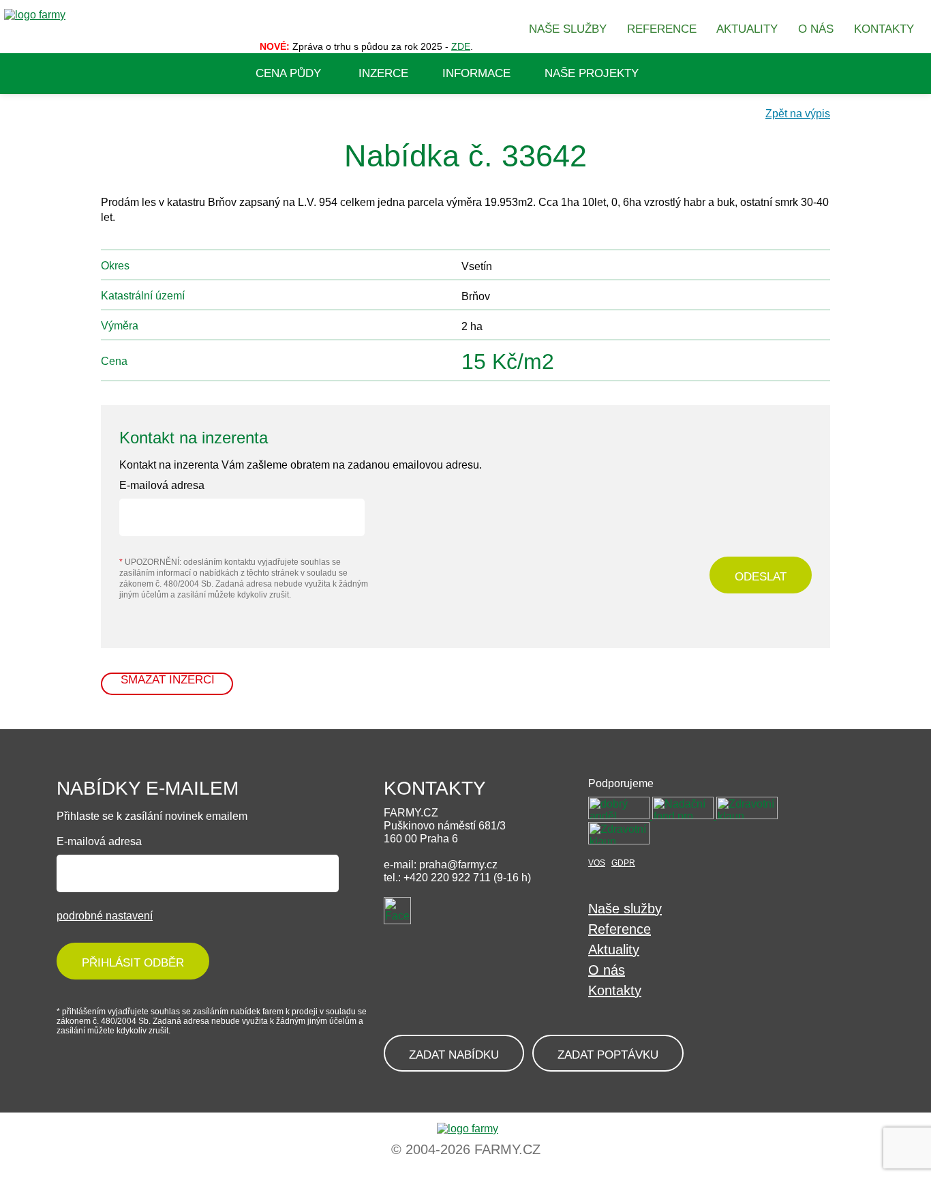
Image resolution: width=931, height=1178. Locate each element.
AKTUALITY (747, 29)
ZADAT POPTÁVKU (608, 1054)
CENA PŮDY (288, 73)
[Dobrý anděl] (620, 815)
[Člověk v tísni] (619, 840)
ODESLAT (761, 576)
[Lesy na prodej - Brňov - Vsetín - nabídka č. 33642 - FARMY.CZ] (465, 1128)
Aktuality (613, 949)
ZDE (460, 46)
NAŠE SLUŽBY (568, 29)
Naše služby (625, 908)
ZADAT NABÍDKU (454, 1054)
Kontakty (614, 990)
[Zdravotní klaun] (747, 815)
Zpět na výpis (797, 113)
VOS (596, 863)
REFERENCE (662, 29)
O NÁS (816, 29)
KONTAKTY (884, 29)
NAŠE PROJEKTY (592, 73)
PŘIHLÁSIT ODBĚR (133, 962)
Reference (619, 929)
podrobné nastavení (105, 916)
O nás (606, 969)
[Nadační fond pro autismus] (684, 815)
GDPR (623, 863)
